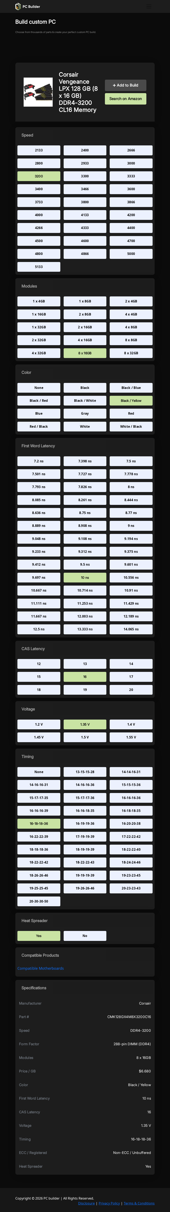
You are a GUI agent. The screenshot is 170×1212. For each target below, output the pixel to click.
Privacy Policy (109, 1203)
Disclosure (86, 1203)
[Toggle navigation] (149, 6)
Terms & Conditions (139, 1203)
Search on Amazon (125, 98)
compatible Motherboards (40, 968)
